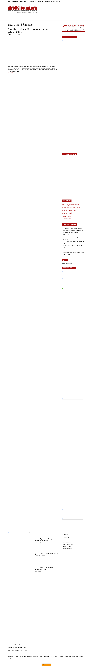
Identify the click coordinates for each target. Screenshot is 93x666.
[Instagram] (79, 2)
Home (9, 22)
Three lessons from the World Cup (70, 245)
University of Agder (67, 213)
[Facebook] (78, 2)
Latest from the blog (70, 224)
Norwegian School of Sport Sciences (71, 207)
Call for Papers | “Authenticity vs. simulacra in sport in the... (45, 568)
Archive (63, 263)
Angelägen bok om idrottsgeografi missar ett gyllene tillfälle (29, 30)
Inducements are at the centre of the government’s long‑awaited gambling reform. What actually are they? (73, 230)
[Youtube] (84, 2)
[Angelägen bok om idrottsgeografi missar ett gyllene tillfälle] (33, 51)
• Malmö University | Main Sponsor (70, 204)
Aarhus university (66, 216)
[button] (65, 2)
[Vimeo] (83, 2)
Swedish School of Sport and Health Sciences (73, 209)
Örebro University (66, 218)
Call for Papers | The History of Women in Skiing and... (44, 540)
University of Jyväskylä (67, 206)
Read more (10, 72)
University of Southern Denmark (70, 210)
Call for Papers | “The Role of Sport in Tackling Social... (46, 554)
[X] (81, 2)
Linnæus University (67, 212)
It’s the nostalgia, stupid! (68, 241)
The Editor (10, 34)
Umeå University (66, 215)
